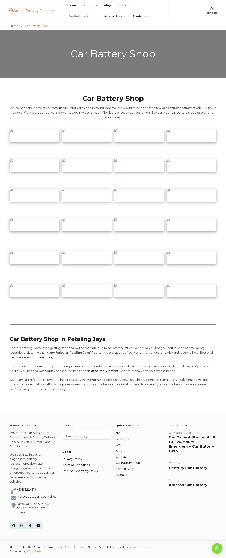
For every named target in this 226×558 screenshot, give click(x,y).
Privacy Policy (72, 459)
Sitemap (121, 474)
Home (72, 5)
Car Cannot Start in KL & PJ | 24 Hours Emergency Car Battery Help (192, 444)
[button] (217, 548)
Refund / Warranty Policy (80, 471)
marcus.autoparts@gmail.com (38, 496)
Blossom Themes (140, 547)
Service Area (113, 16)
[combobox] (86, 435)
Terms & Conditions (76, 465)
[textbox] (86, 436)
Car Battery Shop (81, 16)
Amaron (174, 480)
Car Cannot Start (180, 432)
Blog (107, 5)
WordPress (34, 551)
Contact (124, 5)
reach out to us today (50, 389)
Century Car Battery (188, 468)
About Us (90, 5)
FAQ (119, 444)
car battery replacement (100, 371)
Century (175, 463)
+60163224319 (26, 489)
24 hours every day (39, 357)
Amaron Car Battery (188, 485)
